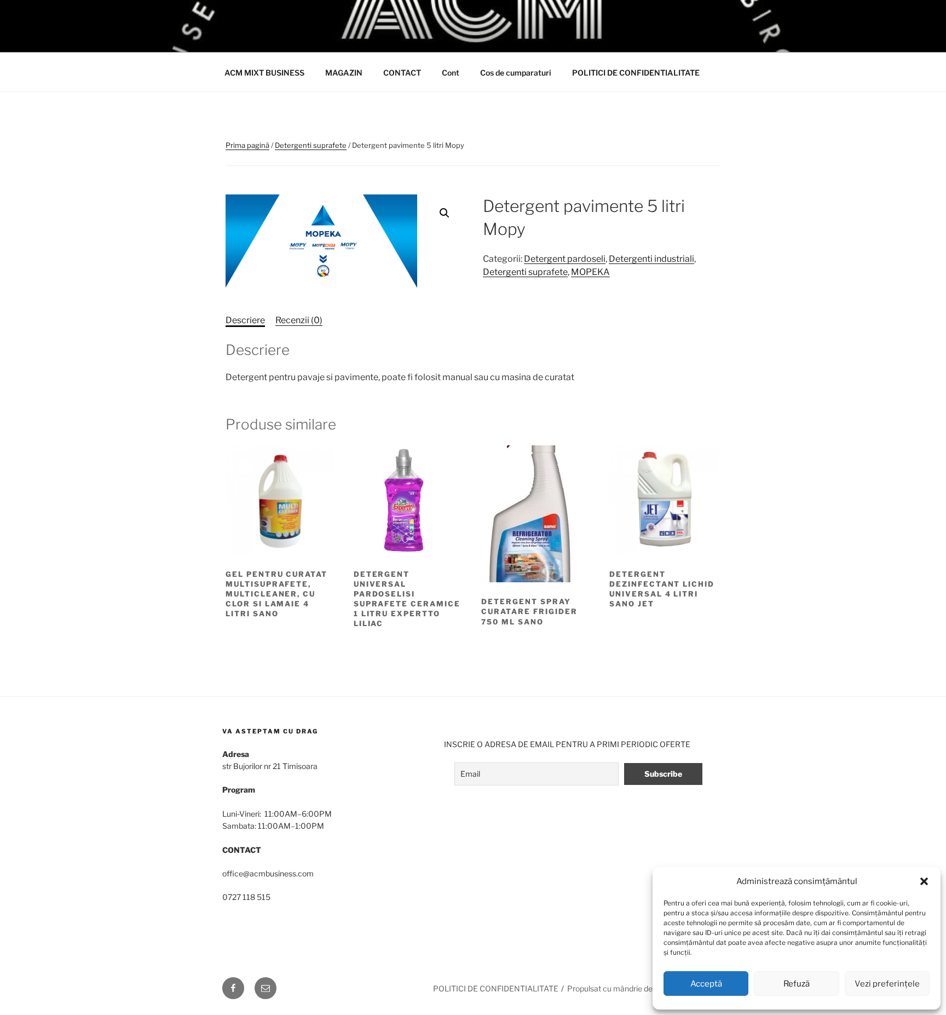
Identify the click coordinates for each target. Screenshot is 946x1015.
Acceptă (706, 984)
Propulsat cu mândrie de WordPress (630, 988)
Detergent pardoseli (564, 259)
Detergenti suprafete (311, 145)
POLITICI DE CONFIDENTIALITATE (636, 72)
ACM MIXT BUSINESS (264, 72)
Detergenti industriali (651, 259)
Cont (450, 72)
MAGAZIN (343, 72)
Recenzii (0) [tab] (298, 320)
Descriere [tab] (245, 320)
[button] (924, 881)
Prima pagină (247, 145)
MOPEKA (590, 272)
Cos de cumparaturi (515, 72)
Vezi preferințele (887, 984)
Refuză (796, 984)
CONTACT (402, 72)
